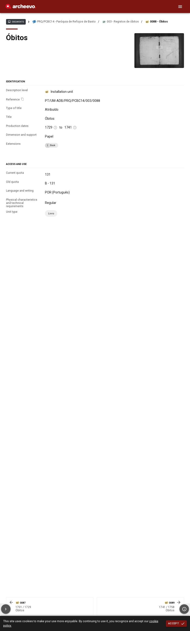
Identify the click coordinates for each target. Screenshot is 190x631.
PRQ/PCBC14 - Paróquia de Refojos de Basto (66, 21)
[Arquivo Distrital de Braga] (21, 7)
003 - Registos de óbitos (123, 21)
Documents (16, 21)
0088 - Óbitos (159, 21)
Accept (173, 623)
